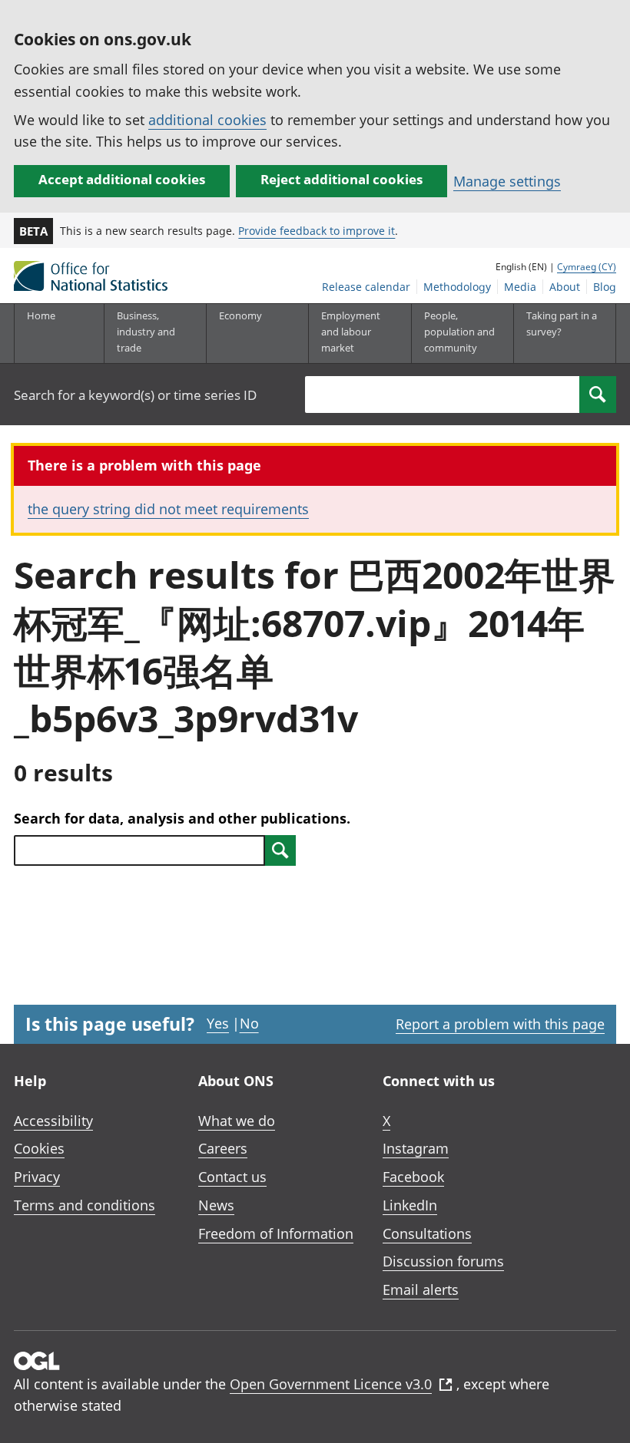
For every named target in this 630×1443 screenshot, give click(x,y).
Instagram (416, 1148)
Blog (604, 286)
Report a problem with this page (500, 1024)
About (564, 286)
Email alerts (421, 1289)
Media (520, 286)
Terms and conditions (84, 1205)
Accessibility (53, 1120)
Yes (218, 1023)
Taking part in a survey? (561, 323)
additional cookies (207, 120)
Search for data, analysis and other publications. (182, 818)
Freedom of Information (275, 1233)
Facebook (413, 1176)
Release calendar (366, 286)
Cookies (39, 1148)
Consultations (427, 1233)
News (216, 1205)
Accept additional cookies (121, 179)
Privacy (37, 1176)
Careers (222, 1148)
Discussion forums (443, 1261)
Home (41, 315)
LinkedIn (410, 1205)
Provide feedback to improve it (316, 230)
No (249, 1023)
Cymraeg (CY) (586, 266)
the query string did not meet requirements (168, 509)
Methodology (457, 286)
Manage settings (507, 181)
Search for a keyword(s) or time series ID (135, 395)
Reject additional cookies (341, 179)
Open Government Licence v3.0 (331, 1384)
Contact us (232, 1176)
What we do (236, 1120)
